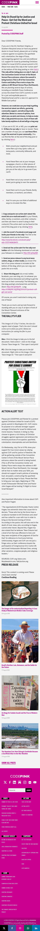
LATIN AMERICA (25, 868)
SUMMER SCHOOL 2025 (7, 888)
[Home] (9, 2)
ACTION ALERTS (25, 806)
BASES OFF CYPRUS (26, 859)
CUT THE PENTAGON (26, 840)
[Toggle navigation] (37, 2)
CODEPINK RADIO (6, 901)
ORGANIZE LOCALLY (9, 836)
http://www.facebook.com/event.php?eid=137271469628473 (16, 241)
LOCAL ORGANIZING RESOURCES (9, 846)
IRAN (23, 864)
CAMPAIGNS (27, 836)
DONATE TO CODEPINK (27, 815)
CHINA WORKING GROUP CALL (9, 827)
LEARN (5, 873)
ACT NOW (26, 798)
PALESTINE (24, 848)
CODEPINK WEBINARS (7, 892)
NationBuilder (33, 920)
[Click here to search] (20, 790)
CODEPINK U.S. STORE (7, 851)
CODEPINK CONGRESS (7, 896)
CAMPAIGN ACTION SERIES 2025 (10, 883)
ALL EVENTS (4, 831)
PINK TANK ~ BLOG (12, 7)
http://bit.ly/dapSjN (30, 253)
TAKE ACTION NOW (26, 802)
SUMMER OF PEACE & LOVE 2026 (10, 802)
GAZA (7, 13)
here (12, 139)
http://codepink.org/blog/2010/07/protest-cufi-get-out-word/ (19, 290)
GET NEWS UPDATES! (27, 810)
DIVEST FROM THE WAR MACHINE (30, 844)
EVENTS (5, 798)
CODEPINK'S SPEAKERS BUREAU (9, 905)
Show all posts (9, 763)
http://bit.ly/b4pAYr (14, 287)
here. (36, 69)
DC (4, 13)
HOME (3, 7)
